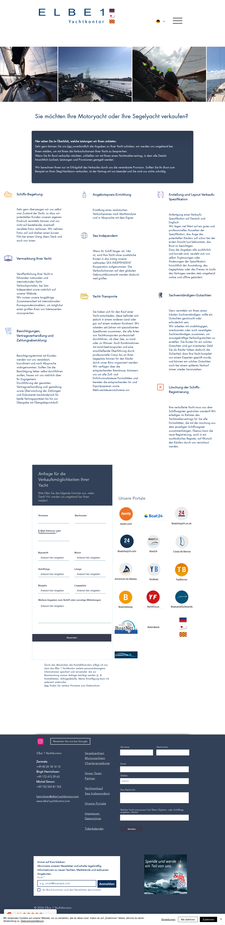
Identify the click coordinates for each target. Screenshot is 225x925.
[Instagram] (40, 741)
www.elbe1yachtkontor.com (53, 801)
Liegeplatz (80, 585)
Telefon (124, 775)
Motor (77, 552)
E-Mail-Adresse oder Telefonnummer (49, 532)
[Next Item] (219, 74)
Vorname (43, 515)
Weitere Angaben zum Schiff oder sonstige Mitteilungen (69, 600)
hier (70, 146)
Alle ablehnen (188, 919)
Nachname (81, 515)
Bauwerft (43, 552)
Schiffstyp (44, 569)
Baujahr (42, 585)
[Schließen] (221, 919)
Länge (78, 569)
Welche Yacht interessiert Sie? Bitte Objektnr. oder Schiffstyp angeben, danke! (152, 811)
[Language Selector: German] (160, 21)
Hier (46, 685)
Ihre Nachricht (127, 790)
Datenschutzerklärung (32, 921)
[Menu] (177, 21)
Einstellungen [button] (168, 919)
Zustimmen (208, 919)
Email (123, 764)
